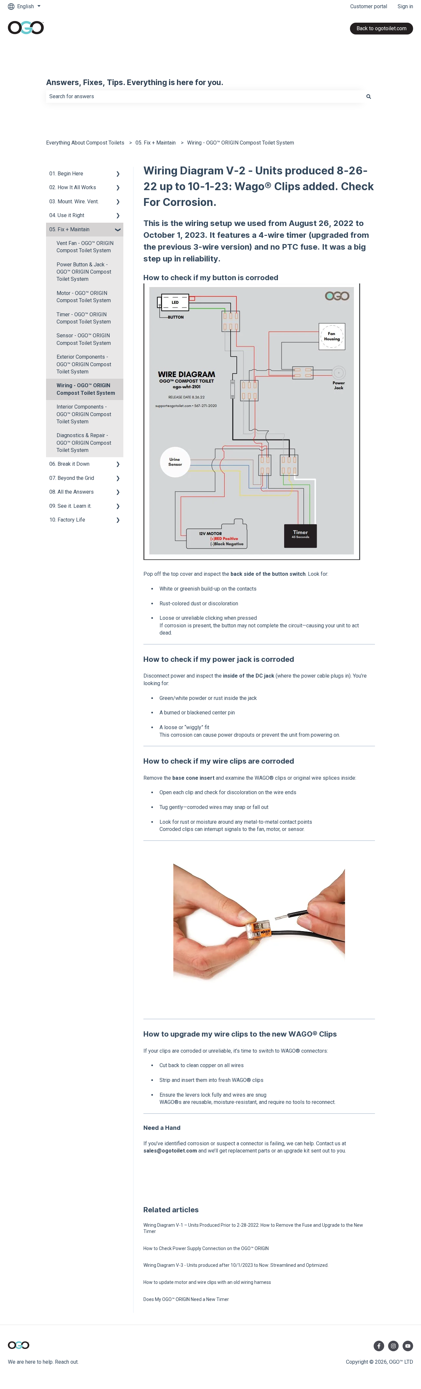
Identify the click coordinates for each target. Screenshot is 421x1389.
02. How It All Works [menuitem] (72, 187)
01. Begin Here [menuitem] (66, 173)
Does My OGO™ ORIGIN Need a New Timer (186, 1299)
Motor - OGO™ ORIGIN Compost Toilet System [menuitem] (84, 296)
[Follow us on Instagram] (393, 1346)
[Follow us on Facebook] (379, 1346)
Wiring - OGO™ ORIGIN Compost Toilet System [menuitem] (86, 389)
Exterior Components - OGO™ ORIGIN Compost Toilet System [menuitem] (84, 364)
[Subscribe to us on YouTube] (408, 1346)
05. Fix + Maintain (156, 143)
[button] (118, 174)
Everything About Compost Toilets (85, 143)
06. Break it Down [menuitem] (69, 464)
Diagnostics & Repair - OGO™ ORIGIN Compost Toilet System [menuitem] (84, 442)
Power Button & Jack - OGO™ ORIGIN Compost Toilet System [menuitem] (84, 271)
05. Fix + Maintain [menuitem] (69, 229)
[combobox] (204, 96)
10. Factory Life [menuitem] (67, 520)
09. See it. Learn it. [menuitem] (70, 506)
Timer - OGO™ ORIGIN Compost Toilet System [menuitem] (84, 318)
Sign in (405, 6)
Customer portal (368, 6)
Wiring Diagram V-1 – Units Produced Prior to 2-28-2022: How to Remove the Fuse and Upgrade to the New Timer (253, 1228)
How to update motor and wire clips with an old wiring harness (207, 1282)
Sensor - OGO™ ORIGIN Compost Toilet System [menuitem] (84, 339)
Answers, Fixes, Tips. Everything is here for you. (134, 83)
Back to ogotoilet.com (382, 28)
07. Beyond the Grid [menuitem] (71, 478)
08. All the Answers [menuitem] (71, 492)
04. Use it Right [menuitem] (66, 215)
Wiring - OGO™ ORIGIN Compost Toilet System (240, 143)
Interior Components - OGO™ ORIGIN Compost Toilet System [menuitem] (84, 414)
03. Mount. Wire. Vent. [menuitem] (74, 201)
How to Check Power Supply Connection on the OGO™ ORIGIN (206, 1248)
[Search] (368, 96)
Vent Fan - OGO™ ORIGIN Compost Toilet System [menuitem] (85, 247)
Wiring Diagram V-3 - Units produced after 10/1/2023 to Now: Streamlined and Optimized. (236, 1265)
